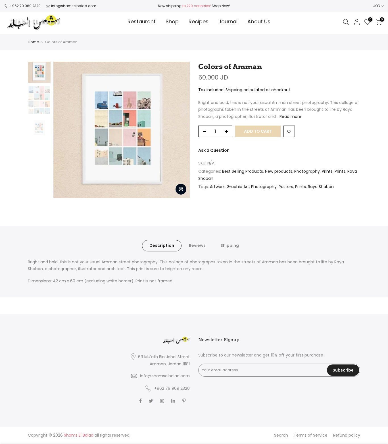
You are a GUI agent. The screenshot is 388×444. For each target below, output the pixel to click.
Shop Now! (220, 5)
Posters (286, 186)
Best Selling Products (242, 171)
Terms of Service (310, 435)
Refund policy (346, 435)
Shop (172, 21)
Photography (307, 171)
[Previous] (63, 130)
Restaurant (142, 21)
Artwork (217, 186)
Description (161, 245)
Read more (289, 116)
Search (281, 435)
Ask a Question (214, 150)
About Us (258, 21)
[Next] (180, 130)
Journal (227, 21)
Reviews (197, 245)
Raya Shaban (321, 186)
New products (278, 171)
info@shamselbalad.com (73, 5)
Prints (327, 171)
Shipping (234, 90)
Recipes (198, 21)
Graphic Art (238, 186)
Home (33, 42)
